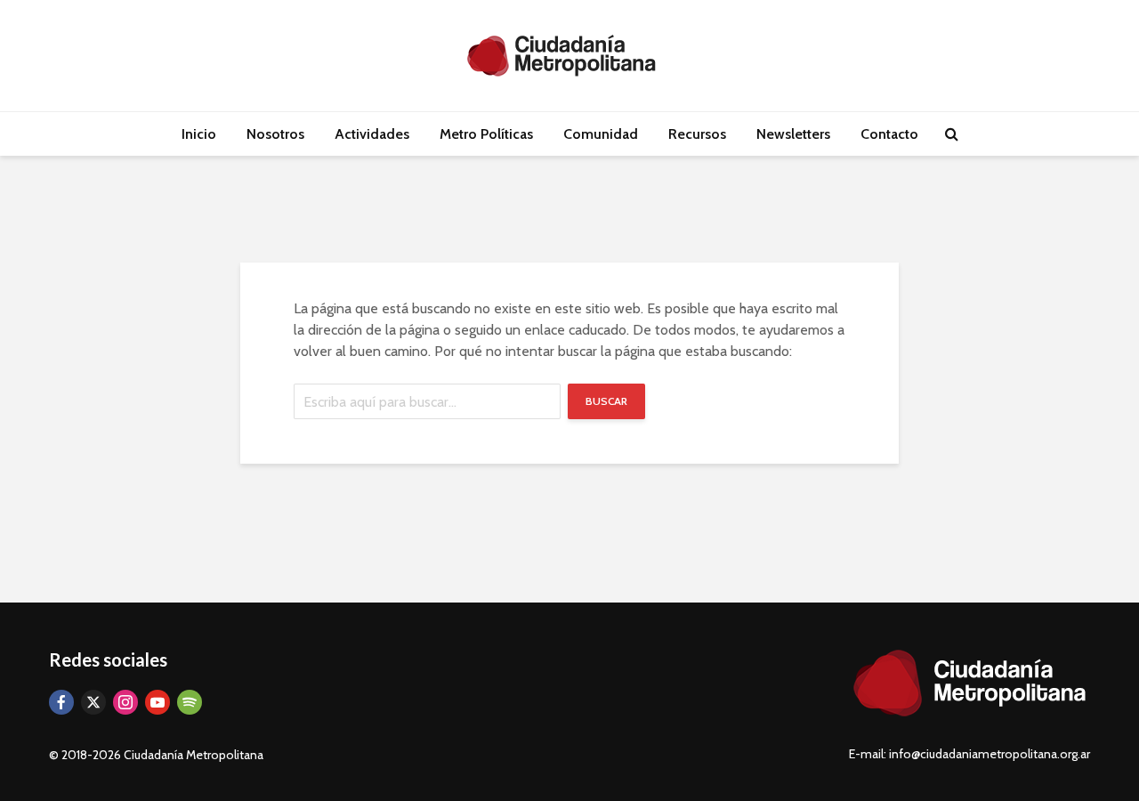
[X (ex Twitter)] (93, 702)
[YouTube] (157, 702)
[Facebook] (61, 702)
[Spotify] (189, 702)
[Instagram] (125, 702)
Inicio (199, 133)
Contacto (889, 133)
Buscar (606, 401)
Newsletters (793, 133)
